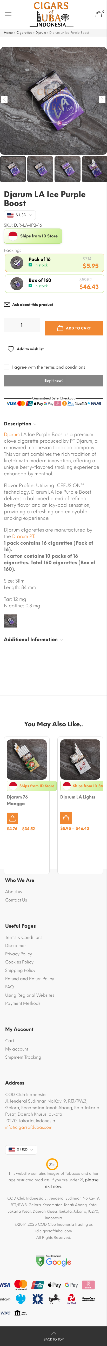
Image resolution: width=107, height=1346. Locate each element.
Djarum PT (23, 536)
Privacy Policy (18, 953)
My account (16, 1049)
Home (8, 33)
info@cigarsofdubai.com (28, 1127)
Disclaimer (15, 945)
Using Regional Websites (29, 995)
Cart (9, 1040)
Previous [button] (4, 99)
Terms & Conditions (23, 937)
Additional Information (31, 639)
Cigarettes (24, 33)
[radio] (54, 263)
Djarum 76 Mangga (17, 800)
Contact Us (16, 900)
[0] (99, 14)
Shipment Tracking (23, 1057)
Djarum (41, 33)
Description (17, 424)
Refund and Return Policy (29, 978)
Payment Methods (23, 1003)
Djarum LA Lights (77, 797)
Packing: (12, 250)
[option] (53, 101)
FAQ (9, 986)
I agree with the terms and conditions (48, 367)
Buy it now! (53, 381)
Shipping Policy (20, 970)
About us (13, 891)
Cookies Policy (19, 962)
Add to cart (78, 328)
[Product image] (27, 759)
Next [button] (102, 99)
